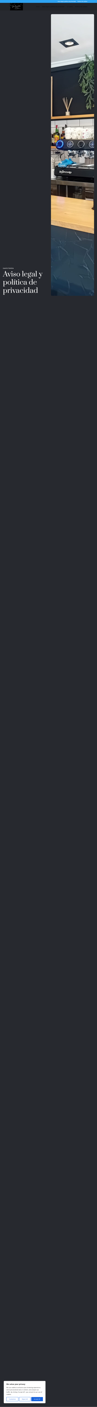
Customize (12, 1399)
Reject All (25, 1399)
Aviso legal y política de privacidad (67, 1)
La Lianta (70, 6)
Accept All (37, 1399)
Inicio (38, 6)
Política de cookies (82, 1)
